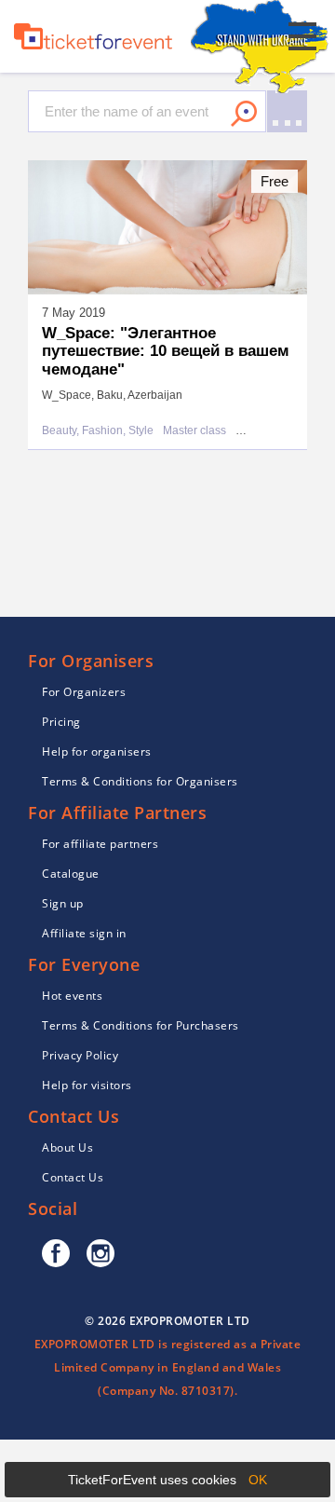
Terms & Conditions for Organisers (140, 781)
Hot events (72, 996)
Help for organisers (97, 751)
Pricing (61, 722)
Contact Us (72, 1177)
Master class (194, 431)
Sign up (63, 903)
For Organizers (84, 692)
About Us (67, 1147)
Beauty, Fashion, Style (98, 431)
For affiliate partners (100, 844)
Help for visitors (87, 1085)
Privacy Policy (80, 1055)
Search (244, 114)
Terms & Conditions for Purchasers (140, 1025)
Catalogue (71, 873)
